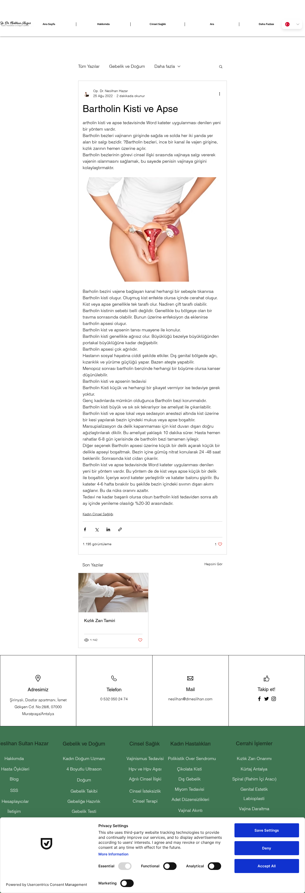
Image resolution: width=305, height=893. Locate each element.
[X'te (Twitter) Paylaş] (96, 529)
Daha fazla (164, 66)
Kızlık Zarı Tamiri (99, 620)
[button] (221, 66)
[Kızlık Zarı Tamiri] (113, 592)
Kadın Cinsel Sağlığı (98, 514)
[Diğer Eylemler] (219, 93)
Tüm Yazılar (89, 66)
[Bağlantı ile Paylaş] (120, 529)
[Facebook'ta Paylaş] (85, 529)
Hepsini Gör (213, 564)
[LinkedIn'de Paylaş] (108, 529)
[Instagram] (274, 699)
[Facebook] (259, 699)
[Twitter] (266, 699)
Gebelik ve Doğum (127, 66)
